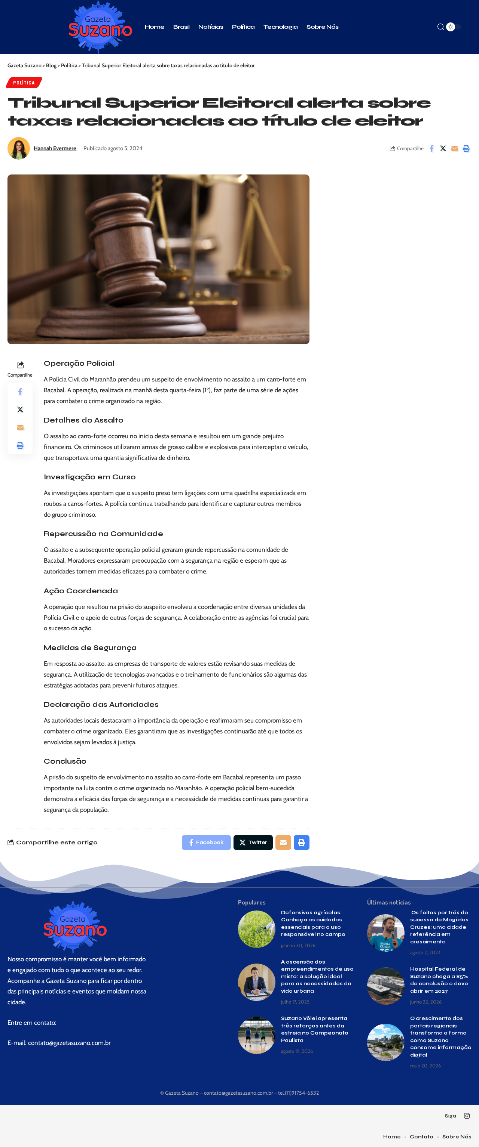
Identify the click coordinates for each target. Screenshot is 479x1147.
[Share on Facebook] (431, 148)
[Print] (466, 148)
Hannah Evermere (55, 148)
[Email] (454, 148)
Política (23, 83)
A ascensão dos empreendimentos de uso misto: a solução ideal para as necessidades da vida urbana (317, 976)
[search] (440, 27)
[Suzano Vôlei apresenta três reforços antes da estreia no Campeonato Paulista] (256, 1035)
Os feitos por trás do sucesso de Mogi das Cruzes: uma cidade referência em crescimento (439, 927)
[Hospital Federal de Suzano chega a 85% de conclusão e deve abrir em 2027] (386, 986)
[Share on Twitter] (443, 148)
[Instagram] (467, 1116)
